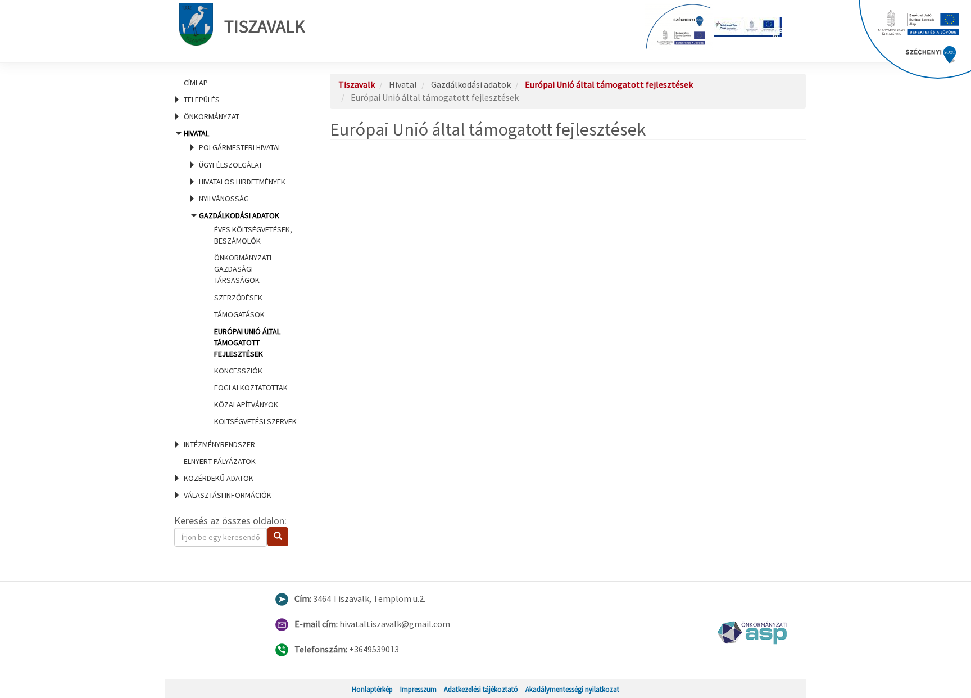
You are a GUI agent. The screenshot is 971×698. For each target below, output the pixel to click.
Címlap (196, 83)
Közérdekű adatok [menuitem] (218, 478)
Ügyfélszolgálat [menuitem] (230, 165)
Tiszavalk (264, 26)
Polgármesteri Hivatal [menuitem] (240, 147)
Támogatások (239, 314)
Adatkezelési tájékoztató (481, 689)
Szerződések (238, 297)
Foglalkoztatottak (251, 387)
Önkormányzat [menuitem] (211, 116)
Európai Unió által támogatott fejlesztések (247, 342)
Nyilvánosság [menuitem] (224, 198)
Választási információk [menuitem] (227, 495)
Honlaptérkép (372, 689)
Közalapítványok (246, 404)
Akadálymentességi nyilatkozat (572, 689)
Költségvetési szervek (255, 421)
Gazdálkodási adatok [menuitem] (248, 318)
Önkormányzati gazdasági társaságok (242, 269)
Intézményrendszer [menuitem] (219, 444)
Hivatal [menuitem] (239, 277)
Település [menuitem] (202, 99)
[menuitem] (238, 82)
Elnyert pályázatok (220, 461)
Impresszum (418, 689)
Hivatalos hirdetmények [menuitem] (242, 182)
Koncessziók (238, 371)
